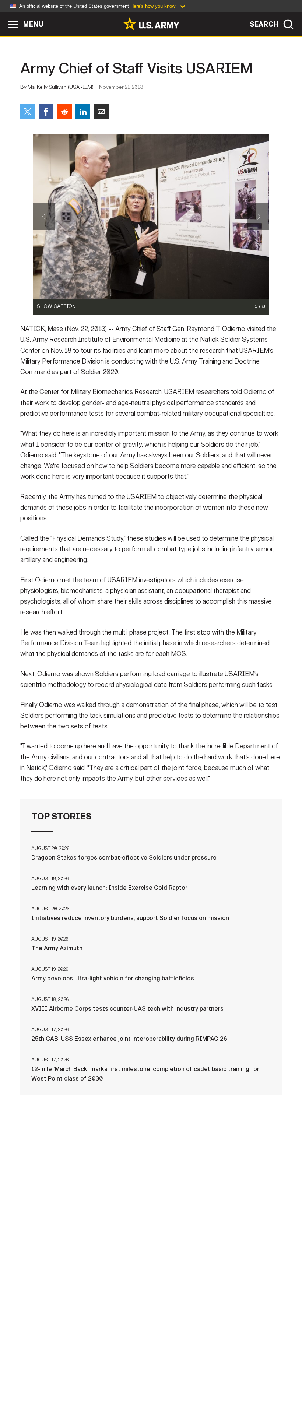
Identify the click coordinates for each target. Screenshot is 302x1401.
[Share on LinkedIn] (83, 111)
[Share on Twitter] (27, 111)
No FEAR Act (267, 1364)
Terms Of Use (142, 1364)
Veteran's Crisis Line (151, 1374)
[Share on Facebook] (46, 111)
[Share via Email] (101, 111)
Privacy (101, 1364)
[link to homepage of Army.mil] (151, 23)
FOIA (232, 1364)
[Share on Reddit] (64, 111)
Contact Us (61, 1364)
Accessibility (193, 1364)
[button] (3, 15)
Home (26, 1364)
